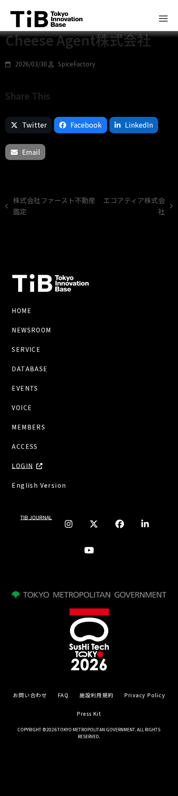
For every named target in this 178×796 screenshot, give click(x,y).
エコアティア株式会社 (133, 206)
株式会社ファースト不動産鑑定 (50, 206)
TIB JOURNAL (36, 517)
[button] (28, 125)
